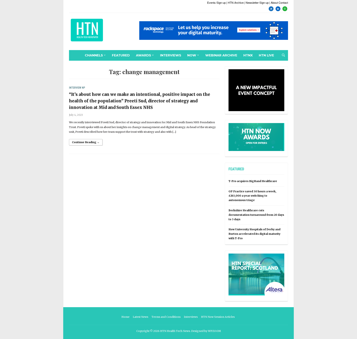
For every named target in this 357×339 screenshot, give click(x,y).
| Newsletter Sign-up (256, 2)
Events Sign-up (216, 2)
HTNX (248, 55)
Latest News (140, 317)
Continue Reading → (85, 142)
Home (125, 317)
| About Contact (278, 2)
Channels (94, 55)
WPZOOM (214, 331)
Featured (121, 55)
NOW (191, 55)
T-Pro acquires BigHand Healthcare (253, 181)
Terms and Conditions (166, 317)
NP (83, 87)
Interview (75, 87)
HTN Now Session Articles (218, 317)
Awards (143, 55)
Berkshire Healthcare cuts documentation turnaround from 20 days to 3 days (256, 215)
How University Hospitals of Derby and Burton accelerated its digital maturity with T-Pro (254, 234)
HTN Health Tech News (175, 331)
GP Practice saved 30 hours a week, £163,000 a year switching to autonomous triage (252, 196)
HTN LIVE (266, 55)
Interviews (170, 55)
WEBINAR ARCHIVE (221, 55)
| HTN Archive (235, 2)
